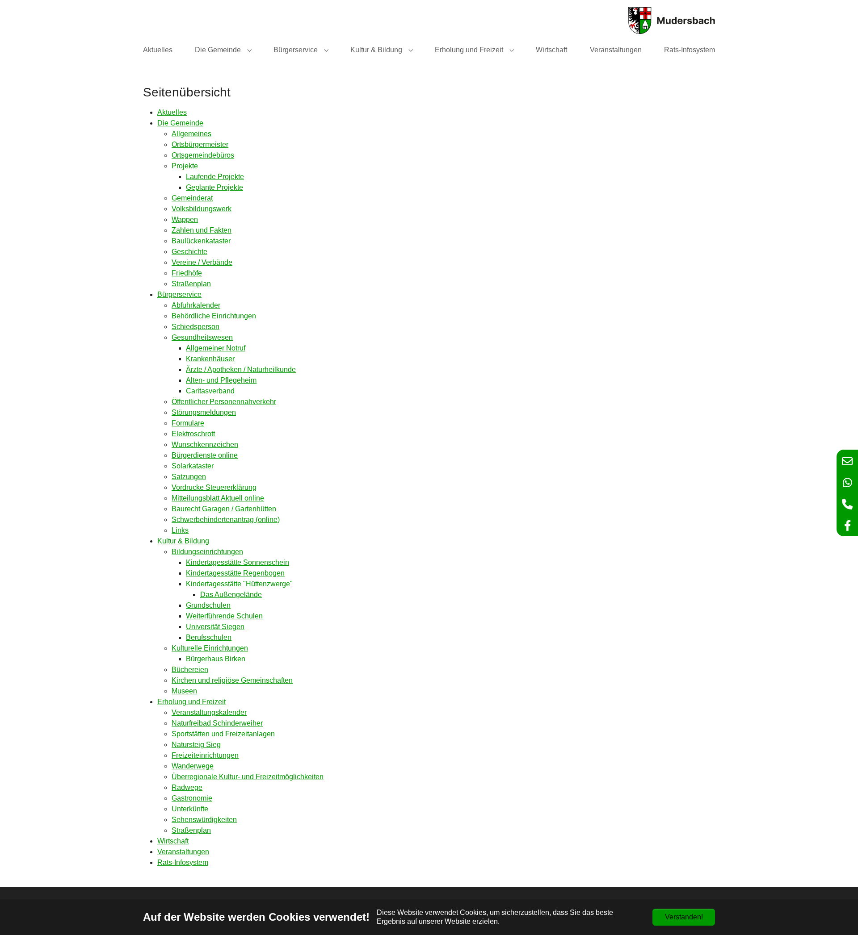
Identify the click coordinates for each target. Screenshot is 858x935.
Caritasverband (210, 391)
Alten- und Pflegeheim (221, 380)
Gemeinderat (192, 198)
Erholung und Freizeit (191, 701)
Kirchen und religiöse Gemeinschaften (232, 680)
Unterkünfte (190, 809)
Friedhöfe (187, 273)
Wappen (185, 219)
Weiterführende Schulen (224, 616)
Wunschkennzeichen (205, 444)
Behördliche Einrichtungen (214, 316)
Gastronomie (192, 798)
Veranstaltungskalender (209, 712)
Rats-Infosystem (182, 862)
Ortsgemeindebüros (203, 155)
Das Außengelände (231, 594)
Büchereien (190, 669)
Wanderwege (193, 766)
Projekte (185, 166)
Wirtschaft (173, 841)
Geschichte (189, 251)
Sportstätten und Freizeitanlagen (223, 734)
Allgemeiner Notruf (215, 348)
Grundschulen (208, 605)
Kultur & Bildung (183, 541)
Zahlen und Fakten (201, 230)
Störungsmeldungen (204, 412)
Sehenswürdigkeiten (204, 819)
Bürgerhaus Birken (215, 659)
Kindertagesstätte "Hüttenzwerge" (239, 584)
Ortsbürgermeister (200, 144)
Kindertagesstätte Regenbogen (235, 573)
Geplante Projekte (214, 187)
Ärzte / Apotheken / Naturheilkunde (241, 369)
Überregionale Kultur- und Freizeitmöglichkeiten (248, 777)
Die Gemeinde (180, 123)
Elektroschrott (193, 434)
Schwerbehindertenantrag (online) (226, 519)
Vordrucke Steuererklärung (214, 487)
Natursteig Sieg (196, 744)
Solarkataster (193, 466)
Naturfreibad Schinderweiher (217, 723)
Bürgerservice (179, 294)
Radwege (187, 787)
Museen (184, 691)
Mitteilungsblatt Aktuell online (218, 498)
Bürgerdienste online (205, 455)
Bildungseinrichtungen (207, 551)
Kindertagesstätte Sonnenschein (237, 562)
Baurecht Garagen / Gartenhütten (224, 509)
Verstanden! (684, 917)
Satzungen (189, 476)
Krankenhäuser (210, 359)
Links (180, 530)
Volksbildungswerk (201, 209)
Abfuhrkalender (196, 305)
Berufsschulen (208, 637)
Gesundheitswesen (202, 337)
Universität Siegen (215, 626)
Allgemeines (191, 134)
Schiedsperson (195, 326)
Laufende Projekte (215, 176)
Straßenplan (191, 284)
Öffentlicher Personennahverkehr (224, 401)
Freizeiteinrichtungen (205, 755)
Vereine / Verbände (202, 262)
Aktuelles (172, 112)
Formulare (188, 423)
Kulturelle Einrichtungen (210, 648)
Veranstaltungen (183, 852)
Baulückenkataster (201, 241)
